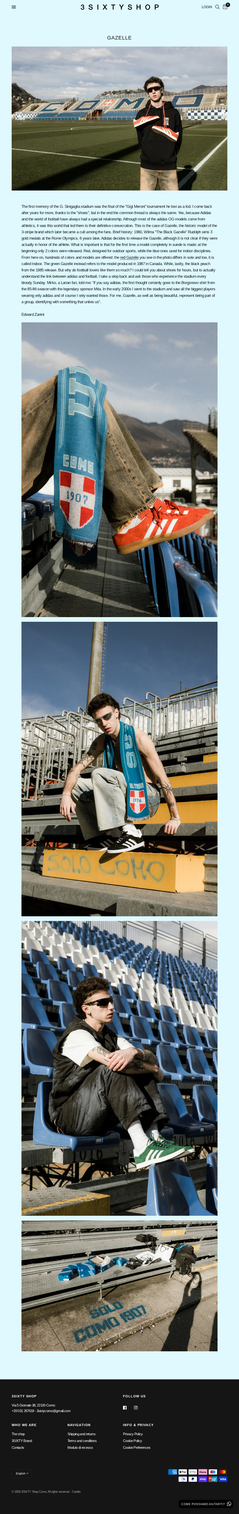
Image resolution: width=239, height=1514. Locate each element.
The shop (18, 1434)
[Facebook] (128, 1408)
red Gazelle (129, 257)
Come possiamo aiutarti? (203, 1504)
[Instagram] (139, 1408)
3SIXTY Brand (22, 1441)
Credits (76, 1491)
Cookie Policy (132, 1441)
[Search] (217, 7)
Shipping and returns (81, 1434)
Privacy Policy (133, 1434)
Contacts (18, 1447)
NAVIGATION (79, 1425)
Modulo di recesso (80, 1447)
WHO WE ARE (24, 1425)
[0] (224, 7)
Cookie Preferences (137, 1447)
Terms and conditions (82, 1441)
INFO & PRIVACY (138, 1425)
